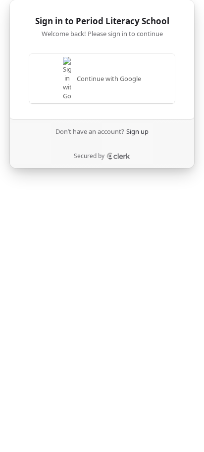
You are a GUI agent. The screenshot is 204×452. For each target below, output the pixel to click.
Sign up (137, 131)
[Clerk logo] (118, 156)
